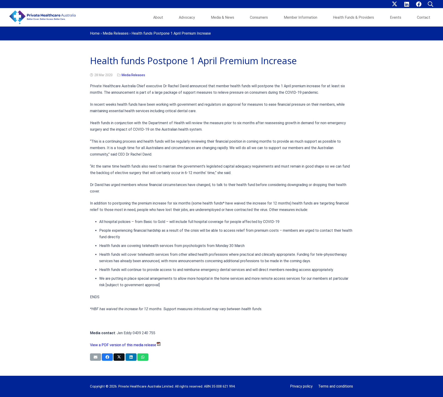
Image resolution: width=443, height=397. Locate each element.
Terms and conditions (335, 386)
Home (95, 33)
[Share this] (107, 357)
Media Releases (116, 33)
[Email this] (95, 357)
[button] (430, 4)
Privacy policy (301, 386)
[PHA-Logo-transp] (43, 17)
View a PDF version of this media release (123, 345)
